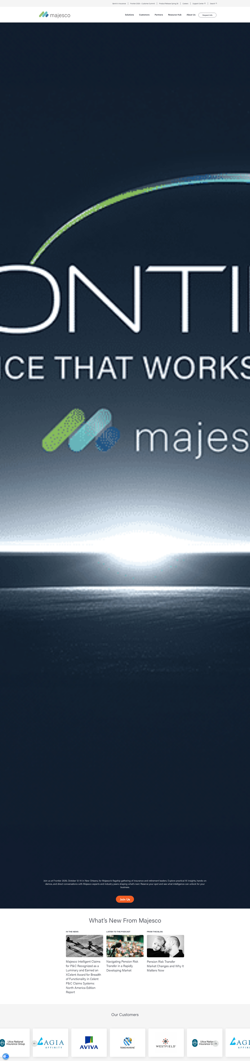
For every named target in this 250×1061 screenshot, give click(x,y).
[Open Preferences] (5, 1056)
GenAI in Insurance (119, 3)
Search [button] (212, 3)
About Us (191, 14)
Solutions (129, 14)
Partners (159, 14)
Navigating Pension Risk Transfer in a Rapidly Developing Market (122, 965)
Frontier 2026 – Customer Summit (142, 3)
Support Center (198, 3)
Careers (185, 3)
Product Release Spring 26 (168, 3)
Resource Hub (174, 14)
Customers (144, 14)
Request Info (207, 15)
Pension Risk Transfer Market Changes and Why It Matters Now (165, 965)
